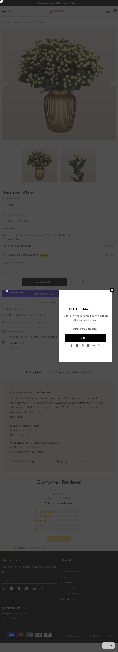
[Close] (112, 290)
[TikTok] (88, 345)
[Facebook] (72, 345)
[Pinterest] (83, 345)
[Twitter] (99, 345)
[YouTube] (94, 345)
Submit (85, 338)
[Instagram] (77, 345)
